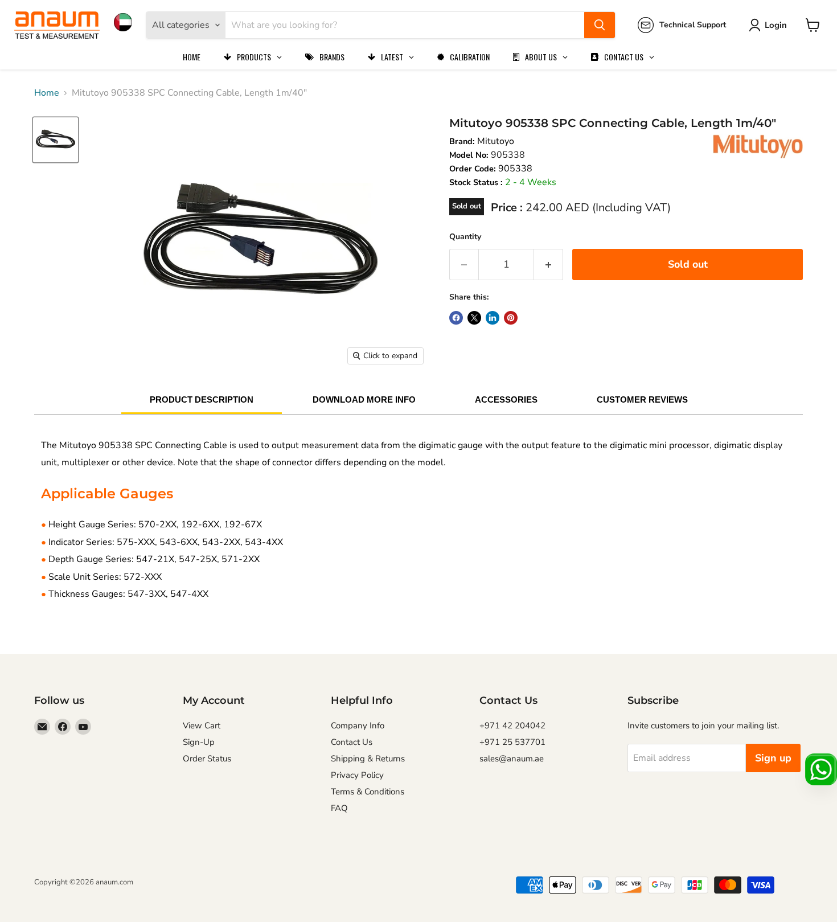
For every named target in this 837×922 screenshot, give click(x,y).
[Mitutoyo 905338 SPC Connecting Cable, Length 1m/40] (55, 139)
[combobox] (404, 25)
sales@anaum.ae (511, 758)
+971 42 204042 (512, 725)
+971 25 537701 (512, 742)
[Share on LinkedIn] (492, 318)
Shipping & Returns (368, 758)
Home (46, 93)
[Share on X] (474, 318)
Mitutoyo (495, 141)
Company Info (357, 725)
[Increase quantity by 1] (548, 264)
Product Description (201, 399)
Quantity (465, 236)
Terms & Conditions (367, 791)
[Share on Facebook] (456, 318)
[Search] (599, 25)
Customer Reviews (642, 399)
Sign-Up (199, 742)
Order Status (207, 758)
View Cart (201, 725)
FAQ (339, 808)
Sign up (773, 758)
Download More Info (364, 399)
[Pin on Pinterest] (511, 318)
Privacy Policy (357, 775)
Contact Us (351, 742)
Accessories (506, 399)
